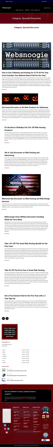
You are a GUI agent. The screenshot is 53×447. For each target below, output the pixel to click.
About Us (21, 10)
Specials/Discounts (36, 431)
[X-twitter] (8, 425)
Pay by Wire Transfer (26, 423)
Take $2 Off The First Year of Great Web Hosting (25, 270)
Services (27, 10)
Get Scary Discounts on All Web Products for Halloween (25, 107)
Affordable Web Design (36, 415)
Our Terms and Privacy (16, 430)
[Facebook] (5, 425)
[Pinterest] (5, 429)
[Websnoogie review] (46, 435)
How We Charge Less (26, 412)
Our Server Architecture (35, 412)
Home (17, 10)
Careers (34, 429)
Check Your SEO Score (17, 426)
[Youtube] (6, 432)
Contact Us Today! (8, 1)
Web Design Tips (17, 423)
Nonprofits (35, 426)
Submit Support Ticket (16, 412)
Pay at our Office (27, 420)
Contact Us (37, 10)
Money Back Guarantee (35, 422)
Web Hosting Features (35, 418)
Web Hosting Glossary (16, 421)
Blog (32, 10)
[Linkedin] (8, 429)
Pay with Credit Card (26, 418)
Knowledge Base (17, 418)
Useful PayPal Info (27, 414)
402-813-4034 (44, 1)
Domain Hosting (36, 424)
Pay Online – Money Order (26, 426)
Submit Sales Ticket (16, 415)
